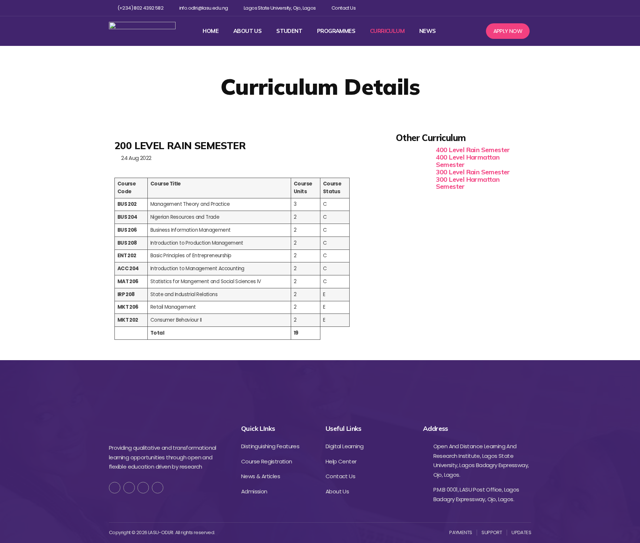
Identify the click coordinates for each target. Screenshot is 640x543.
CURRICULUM (387, 31)
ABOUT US (247, 31)
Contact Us (343, 8)
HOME (211, 31)
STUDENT (289, 31)
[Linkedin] (514, 8)
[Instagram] (503, 8)
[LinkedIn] (157, 487)
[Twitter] (490, 8)
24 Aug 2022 (135, 158)
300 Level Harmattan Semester (468, 183)
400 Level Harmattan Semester (468, 161)
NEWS (427, 31)
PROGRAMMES (336, 31)
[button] (508, 31)
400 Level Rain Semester (473, 149)
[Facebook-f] (114, 487)
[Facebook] (478, 8)
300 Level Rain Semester (473, 172)
